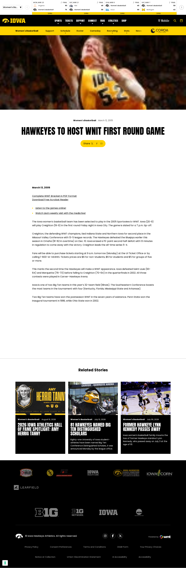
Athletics (113, 20)
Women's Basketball (84, 120)
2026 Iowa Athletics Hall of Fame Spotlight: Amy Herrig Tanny (40, 429)
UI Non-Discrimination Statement (84, 556)
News (139, 30)
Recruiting (112, 30)
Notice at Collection (45, 556)
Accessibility (145, 556)
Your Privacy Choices (150, 546)
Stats (126, 30)
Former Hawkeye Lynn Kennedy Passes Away (142, 427)
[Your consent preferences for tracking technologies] (5, 563)
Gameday (95, 30)
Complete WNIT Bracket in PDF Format (54, 196)
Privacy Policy (31, 546)
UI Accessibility (119, 556)
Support (80, 20)
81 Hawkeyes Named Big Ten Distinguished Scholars (90, 429)
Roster (80, 30)
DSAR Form (122, 546)
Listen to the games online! (50, 208)
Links (50, 13)
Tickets (69, 20)
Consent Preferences (61, 546)
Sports (58, 20)
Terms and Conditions (94, 546)
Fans (102, 20)
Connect (92, 20)
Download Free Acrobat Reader (50, 199)
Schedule (65, 30)
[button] (181, 7)
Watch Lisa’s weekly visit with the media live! (60, 213)
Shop (124, 20)
